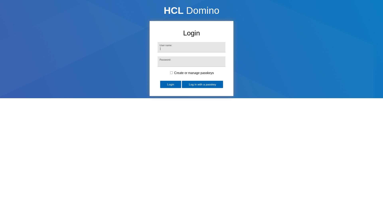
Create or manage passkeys (194, 73)
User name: (166, 45)
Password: (165, 59)
